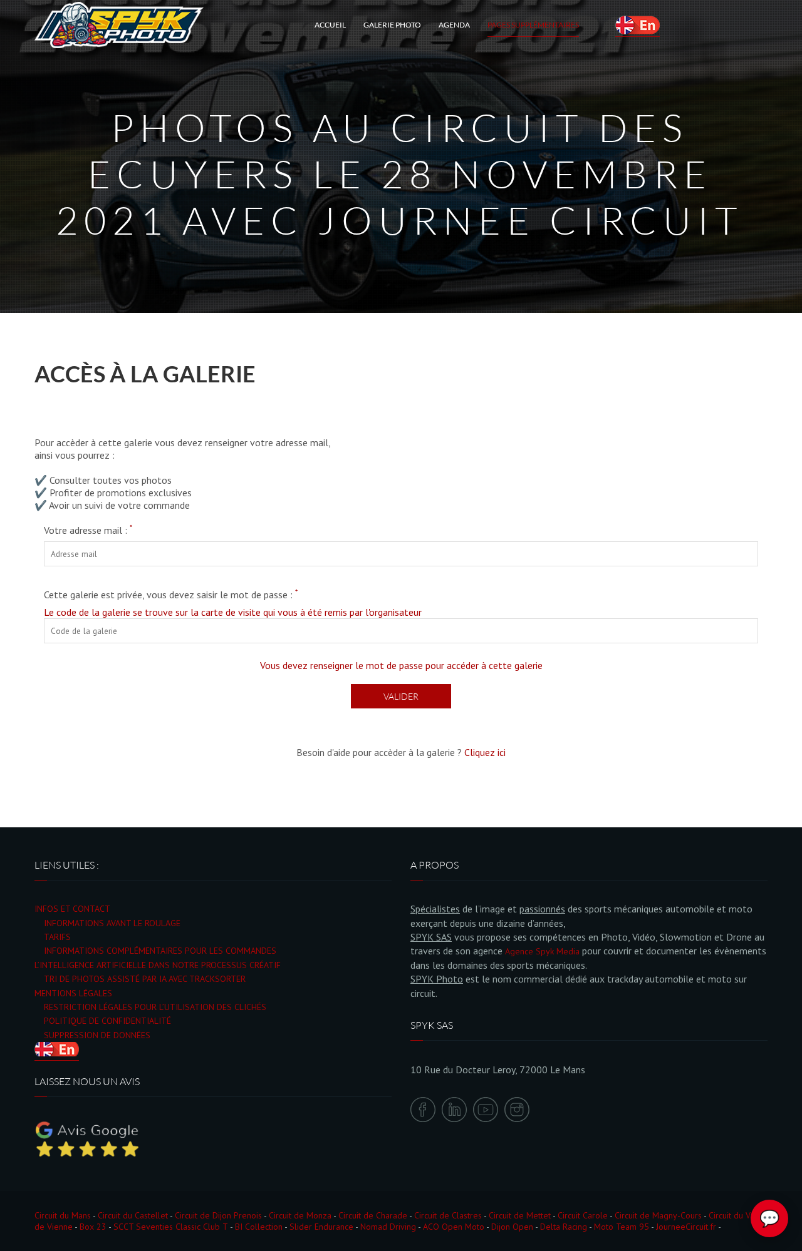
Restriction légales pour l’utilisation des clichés (155, 1007)
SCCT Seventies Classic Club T (170, 1226)
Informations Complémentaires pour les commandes (160, 950)
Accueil (330, 24)
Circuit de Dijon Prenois (218, 1215)
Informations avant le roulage (112, 923)
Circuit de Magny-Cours (658, 1215)
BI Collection (259, 1226)
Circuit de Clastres (448, 1215)
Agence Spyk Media (542, 951)
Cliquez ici (485, 752)
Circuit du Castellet (133, 1215)
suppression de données (97, 1035)
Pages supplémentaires (533, 24)
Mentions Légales (73, 993)
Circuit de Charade (372, 1215)
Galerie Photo (392, 24)
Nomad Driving (388, 1226)
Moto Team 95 (621, 1226)
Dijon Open (512, 1226)
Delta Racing (563, 1226)
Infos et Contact (72, 908)
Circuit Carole (583, 1215)
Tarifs (57, 936)
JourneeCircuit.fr (686, 1226)
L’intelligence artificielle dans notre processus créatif (157, 965)
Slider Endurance (321, 1226)
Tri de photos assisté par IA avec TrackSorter (145, 978)
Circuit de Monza (300, 1215)
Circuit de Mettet (520, 1215)
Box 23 (93, 1226)
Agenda (454, 24)
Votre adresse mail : (88, 530)
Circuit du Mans (62, 1215)
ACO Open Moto (453, 1226)
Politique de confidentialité (107, 1020)
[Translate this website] (637, 25)
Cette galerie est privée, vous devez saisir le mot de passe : (171, 594)
